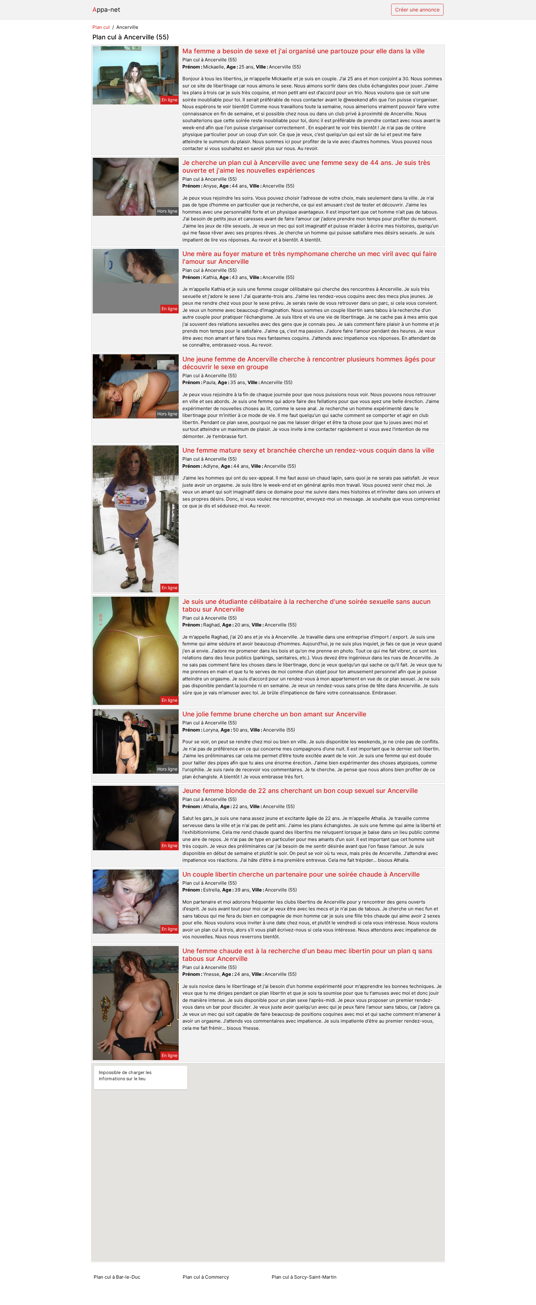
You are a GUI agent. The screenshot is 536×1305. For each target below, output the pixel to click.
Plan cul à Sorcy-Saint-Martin (304, 1277)
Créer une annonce (417, 10)
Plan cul (101, 27)
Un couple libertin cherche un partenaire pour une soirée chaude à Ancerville (301, 874)
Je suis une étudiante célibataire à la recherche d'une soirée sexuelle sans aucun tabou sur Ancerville (306, 605)
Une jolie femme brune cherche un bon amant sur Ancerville (274, 714)
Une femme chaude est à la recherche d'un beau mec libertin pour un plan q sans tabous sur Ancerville (307, 954)
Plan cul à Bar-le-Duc (117, 1277)
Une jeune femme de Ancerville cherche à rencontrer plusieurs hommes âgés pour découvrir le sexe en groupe (309, 363)
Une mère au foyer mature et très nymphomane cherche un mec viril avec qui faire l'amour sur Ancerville (309, 257)
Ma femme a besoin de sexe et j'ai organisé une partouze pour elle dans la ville (303, 51)
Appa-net (106, 9)
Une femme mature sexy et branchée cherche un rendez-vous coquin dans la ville (308, 450)
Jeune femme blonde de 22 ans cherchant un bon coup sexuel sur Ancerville (300, 790)
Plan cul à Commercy (206, 1277)
